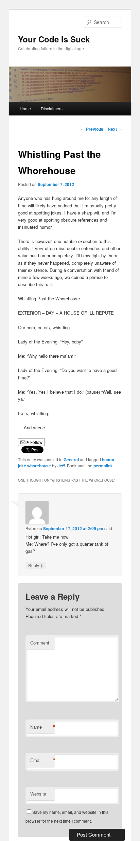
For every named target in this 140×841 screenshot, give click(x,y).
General (71, 459)
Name (42, 727)
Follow (35, 442)
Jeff (61, 466)
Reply (35, 565)
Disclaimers (52, 108)
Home (25, 108)
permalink (103, 466)
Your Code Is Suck (54, 39)
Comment (39, 642)
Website (38, 793)
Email (42, 760)
